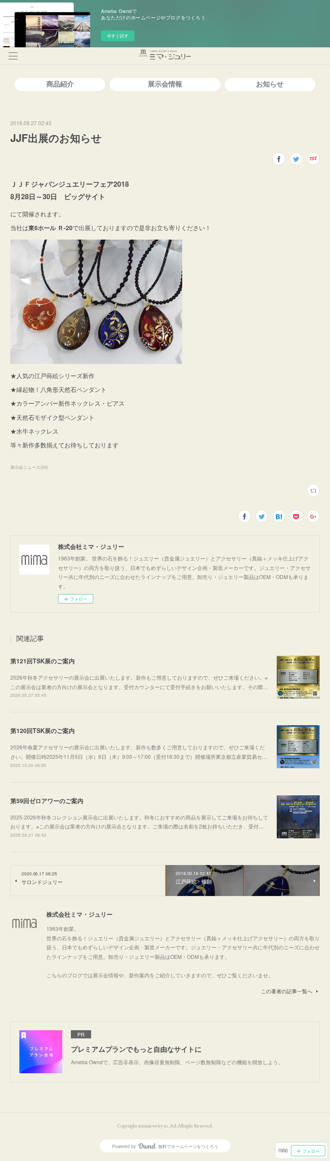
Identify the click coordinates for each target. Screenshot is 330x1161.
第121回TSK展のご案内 (42, 660)
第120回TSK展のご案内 (42, 730)
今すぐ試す (117, 36)
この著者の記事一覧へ (286, 991)
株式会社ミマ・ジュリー (79, 914)
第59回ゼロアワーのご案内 (46, 800)
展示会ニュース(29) (29, 467)
